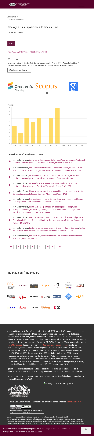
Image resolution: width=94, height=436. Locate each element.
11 (48, 247)
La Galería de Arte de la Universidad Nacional (48, 183)
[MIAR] (11, 308)
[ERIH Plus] (57, 296)
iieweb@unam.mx (74, 402)
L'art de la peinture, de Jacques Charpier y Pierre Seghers (53, 228)
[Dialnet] (45, 296)
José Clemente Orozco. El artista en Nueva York (49, 176)
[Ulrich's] (34, 308)
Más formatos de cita (18, 70)
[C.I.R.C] (57, 308)
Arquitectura (34, 236)
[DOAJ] (11, 285)
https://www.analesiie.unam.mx (54, 345)
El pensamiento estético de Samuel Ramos (47, 191)
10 (43, 247)
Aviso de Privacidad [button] (34, 432)
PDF (11, 44)
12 (52, 247)
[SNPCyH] (22, 285)
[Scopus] (45, 285)
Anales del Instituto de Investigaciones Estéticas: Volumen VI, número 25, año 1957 (47, 170)
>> (60, 247)
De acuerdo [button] (86, 430)
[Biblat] (45, 308)
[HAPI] (80, 296)
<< (11, 247)
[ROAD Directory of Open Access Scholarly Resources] (22, 308)
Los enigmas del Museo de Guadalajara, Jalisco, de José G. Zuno (56, 168)
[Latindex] (80, 285)
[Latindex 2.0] (11, 296)
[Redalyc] (68, 285)
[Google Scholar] (68, 296)
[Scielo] (57, 285)
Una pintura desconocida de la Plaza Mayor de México (52, 160)
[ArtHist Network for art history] (34, 296)
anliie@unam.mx (14, 345)
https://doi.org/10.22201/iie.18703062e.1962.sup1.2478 (27, 52)
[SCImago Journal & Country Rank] (58, 383)
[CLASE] (22, 296)
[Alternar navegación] (81, 4)
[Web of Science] (34, 285)
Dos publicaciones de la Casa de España (46, 199)
